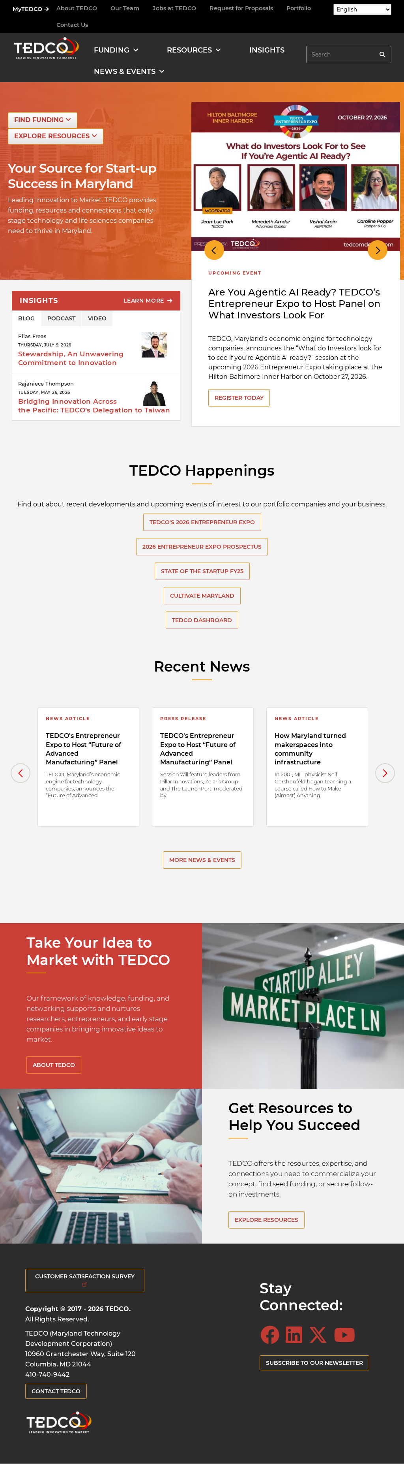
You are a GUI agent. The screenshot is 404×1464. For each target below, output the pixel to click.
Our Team (124, 8)
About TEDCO (76, 8)
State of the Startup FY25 (202, 571)
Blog (26, 318)
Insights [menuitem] (266, 50)
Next (377, 250)
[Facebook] (272, 1335)
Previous (214, 250)
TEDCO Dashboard (202, 620)
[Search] (382, 54)
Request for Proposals (241, 8)
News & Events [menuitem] (124, 71)
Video (97, 318)
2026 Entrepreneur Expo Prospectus (202, 546)
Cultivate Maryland (202, 595)
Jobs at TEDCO (174, 8)
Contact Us (72, 24)
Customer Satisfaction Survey (85, 1276)
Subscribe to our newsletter (314, 1362)
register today (239, 397)
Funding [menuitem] (111, 50)
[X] (320, 1335)
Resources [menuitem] (189, 50)
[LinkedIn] (296, 1335)
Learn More (144, 300)
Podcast (61, 318)
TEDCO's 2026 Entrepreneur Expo (202, 522)
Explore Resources (53, 136)
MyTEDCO (28, 9)
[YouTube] (347, 1335)
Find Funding (39, 120)
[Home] (46, 50)
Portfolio (298, 8)
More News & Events (202, 860)
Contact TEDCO (56, 1391)
